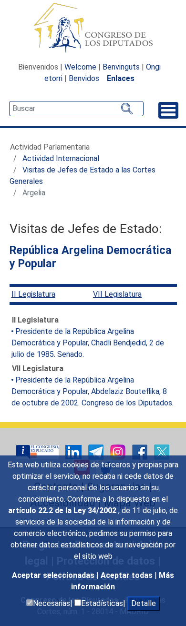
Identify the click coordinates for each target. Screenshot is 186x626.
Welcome (80, 66)
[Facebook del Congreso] (141, 451)
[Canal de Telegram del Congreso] (97, 451)
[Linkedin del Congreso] (74, 451)
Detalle (143, 603)
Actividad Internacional (60, 158)
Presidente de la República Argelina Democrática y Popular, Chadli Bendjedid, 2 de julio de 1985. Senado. (87, 343)
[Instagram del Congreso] (119, 451)
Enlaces (120, 78)
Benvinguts (121, 66)
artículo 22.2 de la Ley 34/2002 (63, 510)
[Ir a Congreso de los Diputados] (93, 27)
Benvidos (84, 78)
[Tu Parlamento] (38, 451)
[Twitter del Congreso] (162, 451)
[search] (76, 108)
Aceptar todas (128, 575)
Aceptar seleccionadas (54, 575)
